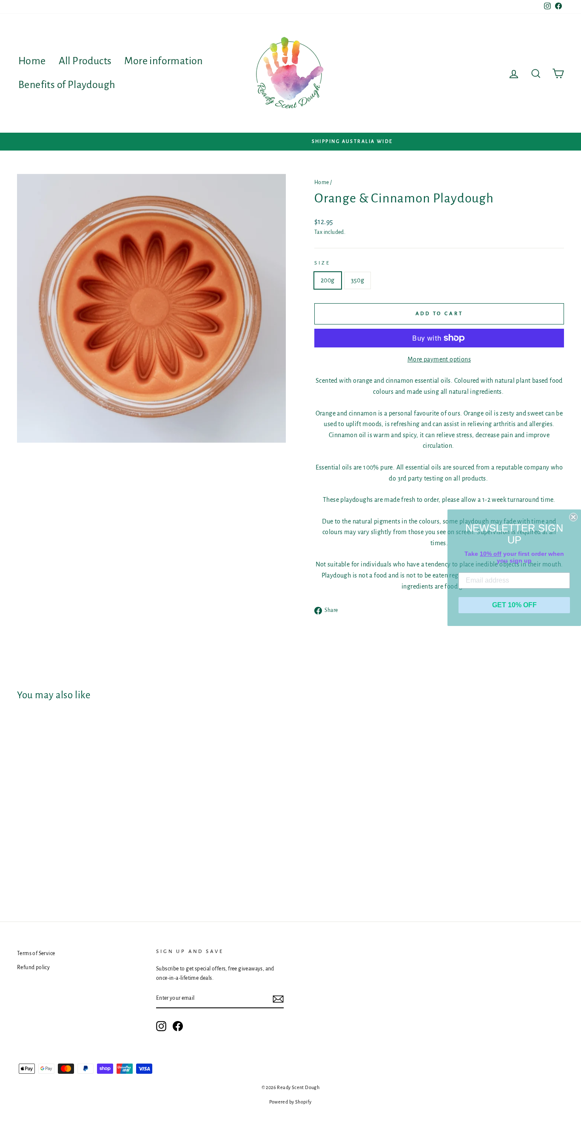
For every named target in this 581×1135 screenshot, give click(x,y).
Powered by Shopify (290, 1101)
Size (322, 263)
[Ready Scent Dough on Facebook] (178, 1026)
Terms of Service (36, 953)
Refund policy (33, 967)
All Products (85, 60)
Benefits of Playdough (66, 84)
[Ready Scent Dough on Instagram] (161, 1026)
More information (163, 60)
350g (358, 280)
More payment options (439, 359)
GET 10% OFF (514, 605)
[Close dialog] (573, 517)
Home (32, 60)
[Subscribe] (278, 998)
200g (328, 280)
